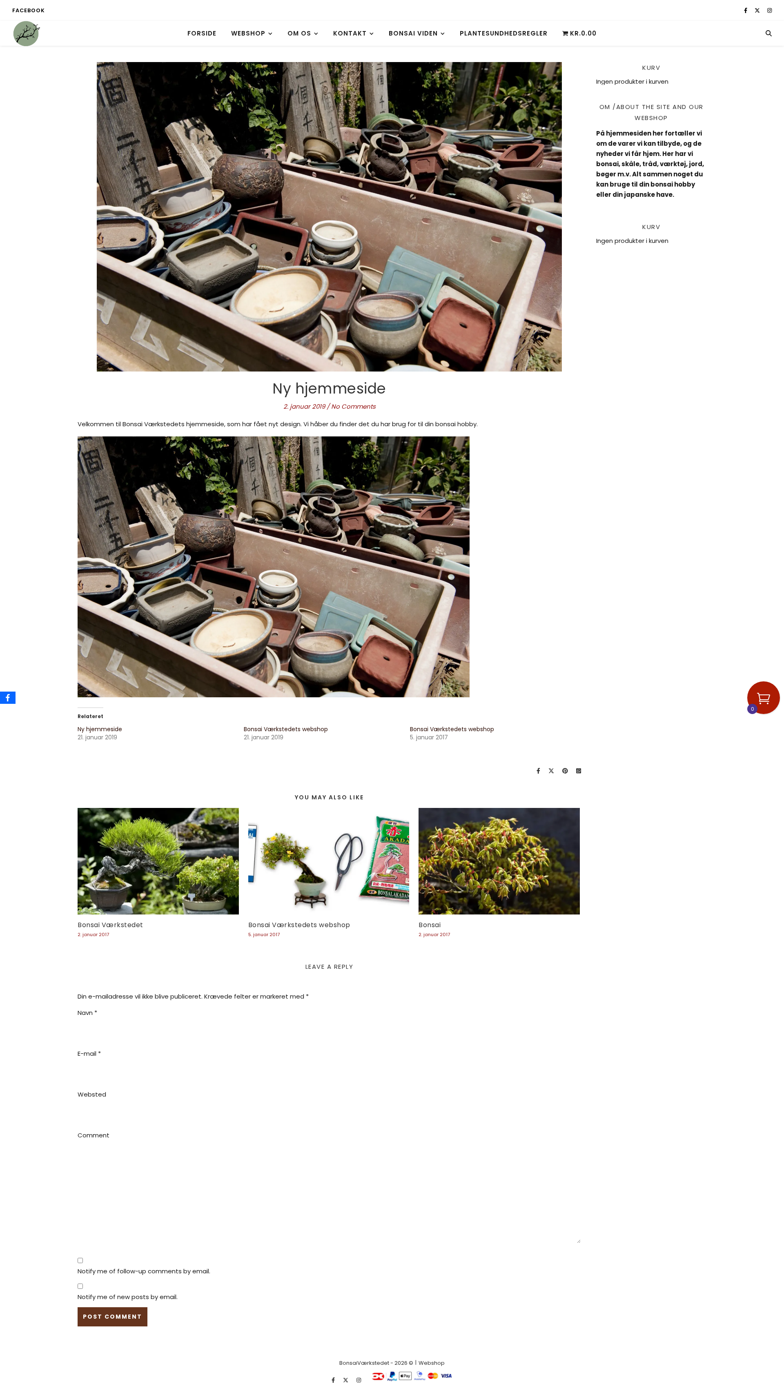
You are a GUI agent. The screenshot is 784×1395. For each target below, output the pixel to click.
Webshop (248, 33)
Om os (299, 33)
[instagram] (769, 10)
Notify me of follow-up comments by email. (144, 1271)
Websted (92, 1094)
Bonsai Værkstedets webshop (286, 729)
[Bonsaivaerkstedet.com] (26, 33)
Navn (87, 1012)
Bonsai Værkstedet (110, 925)
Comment (93, 1135)
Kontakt (350, 33)
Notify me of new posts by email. (128, 1297)
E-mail (89, 1053)
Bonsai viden (413, 33)
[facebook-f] (746, 10)
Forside (201, 33)
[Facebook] (8, 698)
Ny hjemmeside (100, 729)
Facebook (28, 10)
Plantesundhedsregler (504, 33)
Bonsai (430, 925)
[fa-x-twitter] (758, 10)
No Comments (353, 406)
